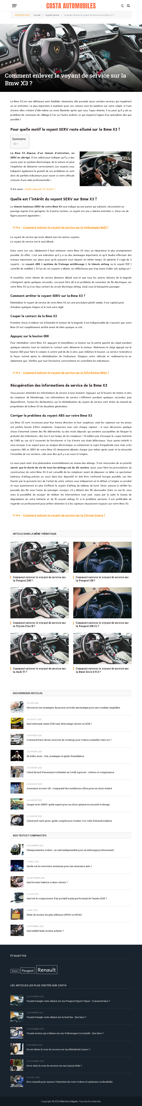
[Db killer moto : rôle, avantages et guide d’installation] (17, 755)
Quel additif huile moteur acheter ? (45, 930)
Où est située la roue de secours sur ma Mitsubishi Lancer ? (58, 1049)
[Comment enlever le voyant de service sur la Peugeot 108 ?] (102, 557)
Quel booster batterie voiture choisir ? (47, 882)
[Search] (128, 6)
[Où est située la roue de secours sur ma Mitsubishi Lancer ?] (16, 1049)
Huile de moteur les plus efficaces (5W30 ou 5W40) (54, 914)
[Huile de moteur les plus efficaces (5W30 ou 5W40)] (17, 914)
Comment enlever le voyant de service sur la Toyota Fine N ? (39, 624)
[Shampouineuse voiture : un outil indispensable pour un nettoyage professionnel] (17, 849)
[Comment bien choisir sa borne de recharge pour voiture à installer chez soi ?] (17, 739)
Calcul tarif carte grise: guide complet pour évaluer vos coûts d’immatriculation (69, 820)
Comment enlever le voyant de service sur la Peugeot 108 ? (102, 579)
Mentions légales (69, 1101)
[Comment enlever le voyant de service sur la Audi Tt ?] (39, 648)
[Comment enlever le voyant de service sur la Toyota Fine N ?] (39, 602)
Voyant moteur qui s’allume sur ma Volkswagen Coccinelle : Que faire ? (65, 1033)
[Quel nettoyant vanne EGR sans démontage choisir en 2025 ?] (17, 723)
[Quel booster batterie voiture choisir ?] (17, 881)
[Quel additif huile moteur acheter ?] (17, 930)
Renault (47, 969)
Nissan (15, 970)
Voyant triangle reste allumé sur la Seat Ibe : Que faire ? (56, 1017)
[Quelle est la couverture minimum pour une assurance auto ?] (17, 865)
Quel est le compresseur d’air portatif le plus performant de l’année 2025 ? (67, 898)
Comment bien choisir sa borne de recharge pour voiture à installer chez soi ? (69, 739)
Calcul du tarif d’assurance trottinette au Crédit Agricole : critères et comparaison (70, 772)
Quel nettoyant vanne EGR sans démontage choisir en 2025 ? (59, 723)
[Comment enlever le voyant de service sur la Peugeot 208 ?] (39, 557)
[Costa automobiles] (71, 5)
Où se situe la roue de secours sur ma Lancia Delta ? (54, 1065)
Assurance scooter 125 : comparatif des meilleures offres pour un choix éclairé (69, 788)
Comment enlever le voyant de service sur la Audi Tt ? (39, 670)
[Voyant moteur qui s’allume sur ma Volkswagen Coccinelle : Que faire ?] (16, 1032)
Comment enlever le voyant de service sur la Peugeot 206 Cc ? (102, 624)
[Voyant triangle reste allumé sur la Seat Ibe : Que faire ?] (16, 1016)
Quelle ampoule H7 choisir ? (40, 189)
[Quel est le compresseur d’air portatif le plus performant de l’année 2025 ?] (17, 898)
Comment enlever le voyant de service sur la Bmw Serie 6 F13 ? (102, 670)
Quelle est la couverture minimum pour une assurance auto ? (59, 866)
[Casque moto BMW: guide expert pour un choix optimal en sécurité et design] (17, 804)
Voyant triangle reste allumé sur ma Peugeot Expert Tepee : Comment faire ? (68, 1001)
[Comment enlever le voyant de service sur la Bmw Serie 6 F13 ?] (102, 648)
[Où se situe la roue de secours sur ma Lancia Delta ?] (16, 1065)
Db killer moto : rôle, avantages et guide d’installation (55, 756)
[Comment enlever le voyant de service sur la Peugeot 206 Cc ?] (102, 602)
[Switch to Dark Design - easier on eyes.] (122, 5)
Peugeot (28, 970)
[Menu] (14, 6)
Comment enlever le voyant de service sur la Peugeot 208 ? (39, 579)
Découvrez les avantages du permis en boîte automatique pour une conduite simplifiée (73, 707)
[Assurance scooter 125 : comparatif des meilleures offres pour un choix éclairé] (17, 788)
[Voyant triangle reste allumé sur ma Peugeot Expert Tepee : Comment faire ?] (16, 1000)
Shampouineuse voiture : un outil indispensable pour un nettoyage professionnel (70, 850)
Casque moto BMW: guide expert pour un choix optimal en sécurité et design (68, 804)
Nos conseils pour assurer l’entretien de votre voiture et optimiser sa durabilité (69, 1081)
